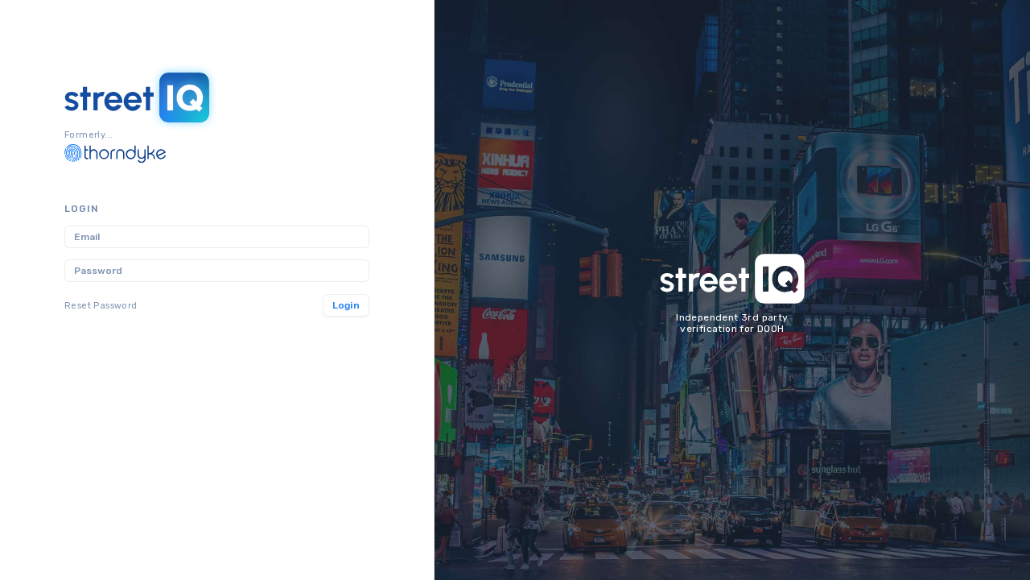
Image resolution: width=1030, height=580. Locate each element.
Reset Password (101, 305)
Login (346, 305)
